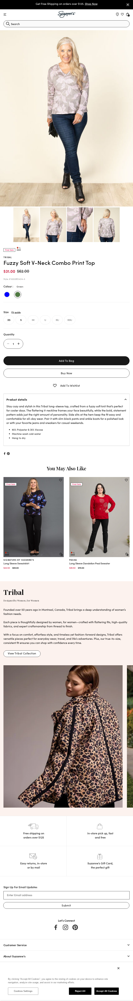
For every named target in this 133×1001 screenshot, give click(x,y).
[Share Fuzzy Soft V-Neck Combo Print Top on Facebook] (4, 453)
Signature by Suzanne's (18, 559)
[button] (55, 385)
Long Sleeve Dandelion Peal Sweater (89, 563)
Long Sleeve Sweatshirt (16, 563)
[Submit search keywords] (8, 24)
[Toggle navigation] (4, 14)
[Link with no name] (63, 736)
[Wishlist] (60, 480)
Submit (66, 905)
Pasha (73, 559)
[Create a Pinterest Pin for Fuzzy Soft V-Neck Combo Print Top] (8, 453)
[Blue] (7, 294)
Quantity (8, 334)
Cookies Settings (23, 991)
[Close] (128, 4)
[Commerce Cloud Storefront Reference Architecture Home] (67, 14)
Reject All (80, 991)
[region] (63, 981)
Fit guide (16, 312)
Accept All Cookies (106, 991)
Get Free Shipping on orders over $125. (66, 4)
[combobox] (66, 23)
